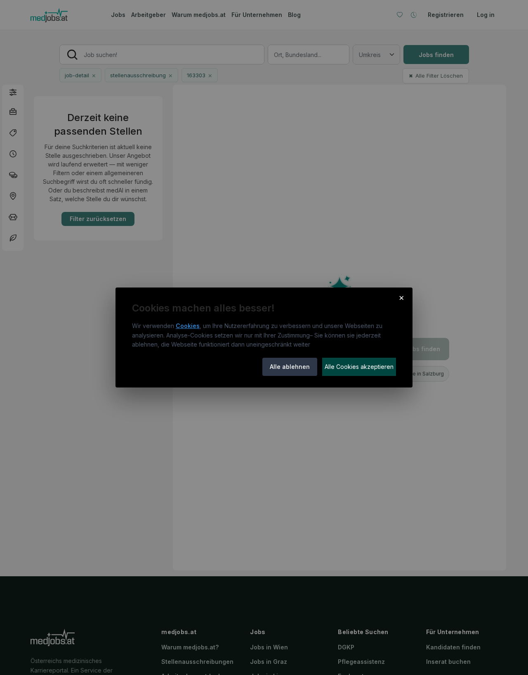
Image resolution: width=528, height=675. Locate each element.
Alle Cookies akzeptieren (359, 366)
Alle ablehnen (290, 366)
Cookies (188, 325)
